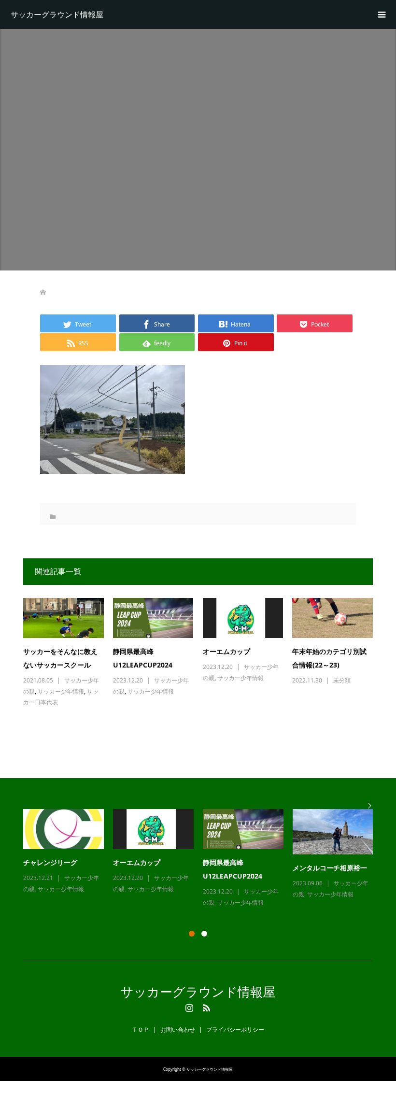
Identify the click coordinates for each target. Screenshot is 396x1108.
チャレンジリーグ (50, 862)
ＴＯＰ (140, 1029)
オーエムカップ (226, 651)
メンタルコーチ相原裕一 (330, 867)
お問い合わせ (177, 1029)
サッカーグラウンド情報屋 (57, 14)
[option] (202, 859)
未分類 (342, 680)
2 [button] (204, 934)
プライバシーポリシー (235, 1029)
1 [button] (192, 934)
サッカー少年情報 (61, 691)
